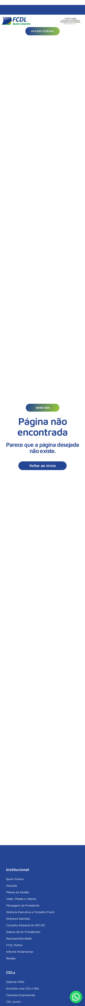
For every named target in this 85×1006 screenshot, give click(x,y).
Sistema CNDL (15, 981)
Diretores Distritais (18, 918)
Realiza (10, 958)
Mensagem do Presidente (22, 905)
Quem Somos (15, 879)
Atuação (11, 885)
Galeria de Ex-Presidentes (23, 932)
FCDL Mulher (14, 945)
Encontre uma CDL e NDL (22, 988)
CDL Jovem (13, 1001)
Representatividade (19, 938)
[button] (42, 408)
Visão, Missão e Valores (21, 898)
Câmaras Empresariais (20, 995)
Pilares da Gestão (17, 892)
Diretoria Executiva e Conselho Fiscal (30, 912)
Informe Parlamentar (19, 951)
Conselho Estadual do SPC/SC (25, 925)
